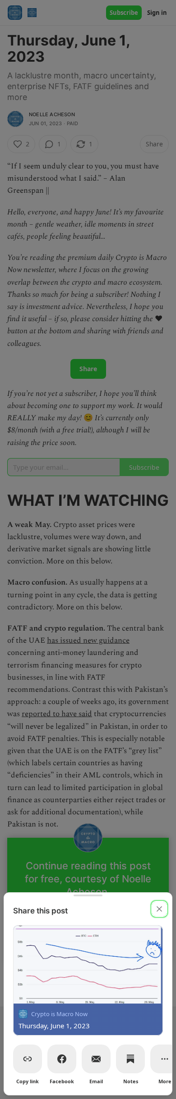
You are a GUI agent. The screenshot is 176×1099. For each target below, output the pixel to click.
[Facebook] (61, 1059)
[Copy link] (27, 1059)
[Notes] (130, 1059)
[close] (159, 909)
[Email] (96, 1059)
